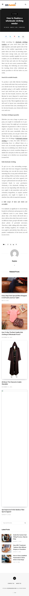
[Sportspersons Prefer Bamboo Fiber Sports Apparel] (14, 448)
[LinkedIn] (18, 36)
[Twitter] (10, 36)
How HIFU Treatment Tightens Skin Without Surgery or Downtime (19, 547)
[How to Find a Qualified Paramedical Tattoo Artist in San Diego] (7, 559)
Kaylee (7, 27)
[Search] (25, 4)
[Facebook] (6, 36)
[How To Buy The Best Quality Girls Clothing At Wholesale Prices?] (14, 316)
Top (15, 592)
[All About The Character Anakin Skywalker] (14, 359)
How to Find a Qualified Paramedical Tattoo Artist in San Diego (20, 557)
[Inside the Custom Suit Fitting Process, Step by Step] (7, 538)
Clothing (14, 13)
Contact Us (11, 583)
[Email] (23, 36)
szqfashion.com (11, 588)
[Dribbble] (14, 578)
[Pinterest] (14, 36)
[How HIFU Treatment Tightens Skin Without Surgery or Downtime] (7, 548)
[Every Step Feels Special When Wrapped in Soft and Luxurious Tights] (14, 285)
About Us (18, 583)
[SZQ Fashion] (10, 4)
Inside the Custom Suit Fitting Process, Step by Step (20, 537)
